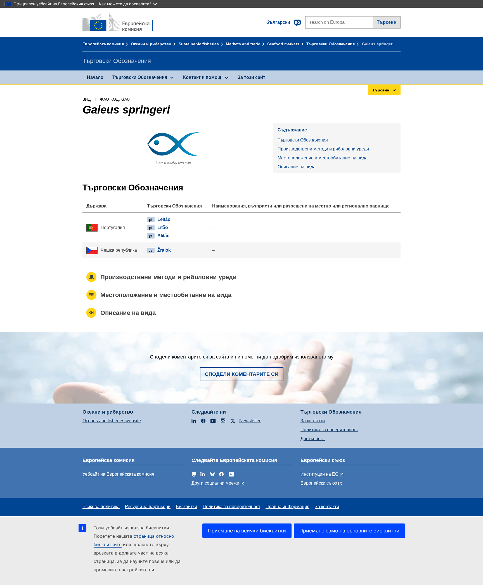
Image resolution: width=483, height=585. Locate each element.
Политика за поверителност (329, 429)
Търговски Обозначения (330, 44)
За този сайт (251, 77)
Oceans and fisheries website (111, 420)
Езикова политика (101, 506)
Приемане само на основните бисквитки (349, 531)
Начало (95, 77)
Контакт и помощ (202, 77)
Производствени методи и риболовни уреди (323, 149)
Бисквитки (186, 506)
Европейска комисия (103, 44)
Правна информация (287, 506)
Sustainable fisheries (199, 44)
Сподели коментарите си (241, 374)
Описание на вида (297, 166)
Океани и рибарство (151, 44)
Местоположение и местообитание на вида (323, 157)
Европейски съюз (318, 483)
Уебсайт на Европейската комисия (118, 474)
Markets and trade (243, 44)
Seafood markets (283, 44)
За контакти (312, 420)
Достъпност (312, 438)
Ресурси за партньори (148, 506)
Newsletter (250, 420)
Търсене (386, 22)
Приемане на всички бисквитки (247, 531)
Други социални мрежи (215, 483)
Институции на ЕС (319, 474)
